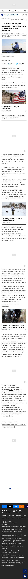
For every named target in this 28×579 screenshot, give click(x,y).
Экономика (18, 515)
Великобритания (7, 352)
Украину (4, 85)
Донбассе (5, 345)
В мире (4, 422)
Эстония (17, 356)
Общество (11, 515)
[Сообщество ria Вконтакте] (16, 506)
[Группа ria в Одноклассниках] (21, 506)
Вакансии (4, 524)
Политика (4, 515)
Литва (15, 354)
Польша (4, 354)
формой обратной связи (8, 565)
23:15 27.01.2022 (6, 18)
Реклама (13, 518)
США (14, 83)
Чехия (19, 354)
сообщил (10, 75)
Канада (15, 352)
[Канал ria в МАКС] (4, 506)
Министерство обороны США (9, 424)
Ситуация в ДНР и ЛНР (8, 427)
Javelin (11, 389)
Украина (10, 422)
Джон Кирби (22, 424)
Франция (21, 352)
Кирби (17, 118)
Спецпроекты (5, 518)
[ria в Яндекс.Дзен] (10, 506)
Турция (9, 354)
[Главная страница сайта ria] (9, 15)
